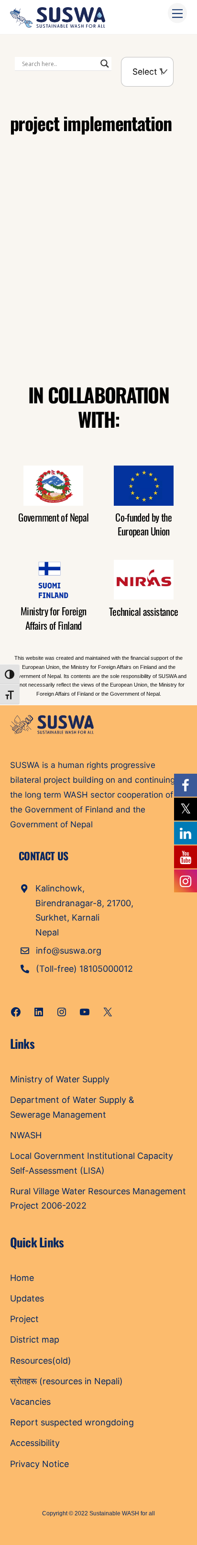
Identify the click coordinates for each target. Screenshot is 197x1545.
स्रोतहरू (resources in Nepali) (66, 1381)
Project (24, 1319)
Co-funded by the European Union (143, 524)
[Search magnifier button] (104, 63)
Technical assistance (143, 611)
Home (22, 1278)
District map (34, 1339)
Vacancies (30, 1402)
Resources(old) (40, 1361)
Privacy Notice (39, 1464)
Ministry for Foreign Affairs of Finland (53, 617)
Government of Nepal (53, 517)
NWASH (26, 1135)
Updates (27, 1298)
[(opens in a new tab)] (70, 205)
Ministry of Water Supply (59, 1079)
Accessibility (35, 1443)
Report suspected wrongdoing (72, 1422)
